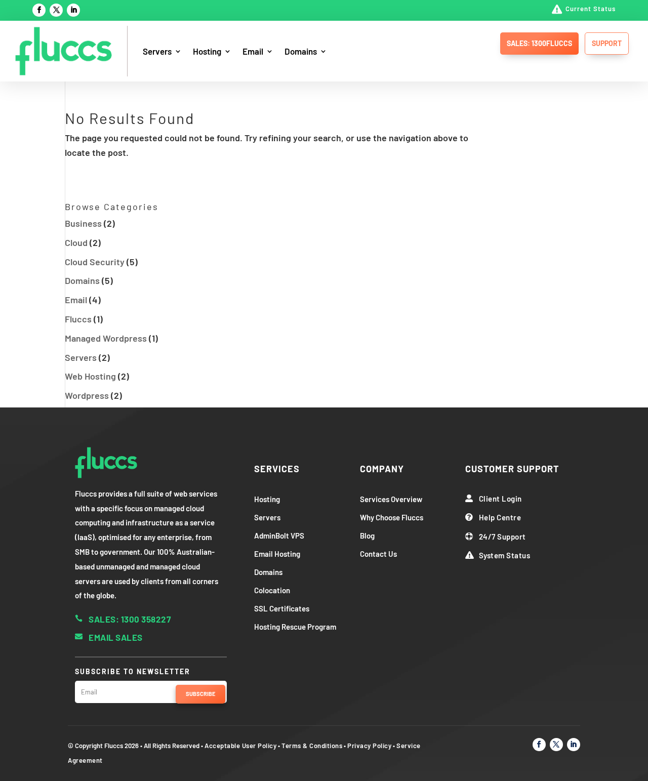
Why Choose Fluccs (391, 517)
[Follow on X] (56, 10)
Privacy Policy (369, 746)
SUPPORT (607, 43)
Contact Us (378, 553)
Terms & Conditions (311, 746)
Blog (367, 535)
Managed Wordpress (106, 338)
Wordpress (87, 395)
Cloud (76, 242)
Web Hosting (90, 376)
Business (83, 223)
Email (252, 51)
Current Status (590, 9)
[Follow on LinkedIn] (73, 10)
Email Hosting (277, 553)
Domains (301, 51)
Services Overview (391, 499)
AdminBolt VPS (279, 535)
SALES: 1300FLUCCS (539, 43)
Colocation (272, 590)
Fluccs (78, 318)
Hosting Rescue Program (295, 626)
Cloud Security (95, 261)
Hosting (207, 51)
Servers (157, 51)
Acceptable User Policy (240, 746)
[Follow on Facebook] (39, 10)
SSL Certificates (281, 608)
